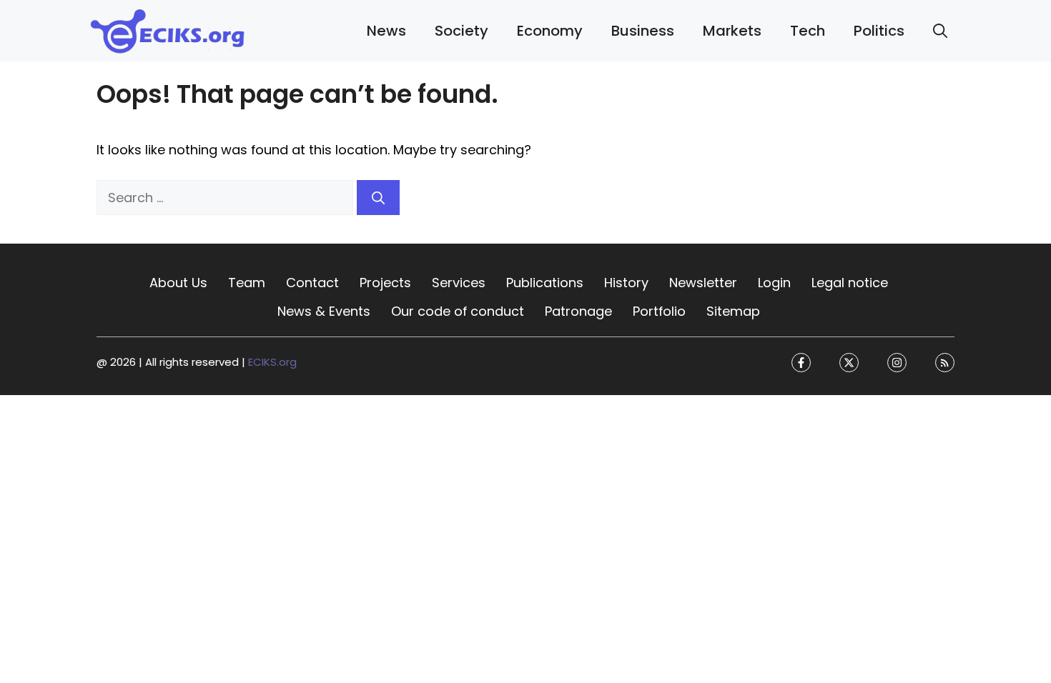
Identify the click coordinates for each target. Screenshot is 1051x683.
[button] (940, 30)
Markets (732, 31)
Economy (550, 31)
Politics (879, 31)
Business (642, 31)
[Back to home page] (168, 30)
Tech (807, 31)
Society (461, 31)
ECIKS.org (272, 362)
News (386, 31)
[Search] (378, 197)
